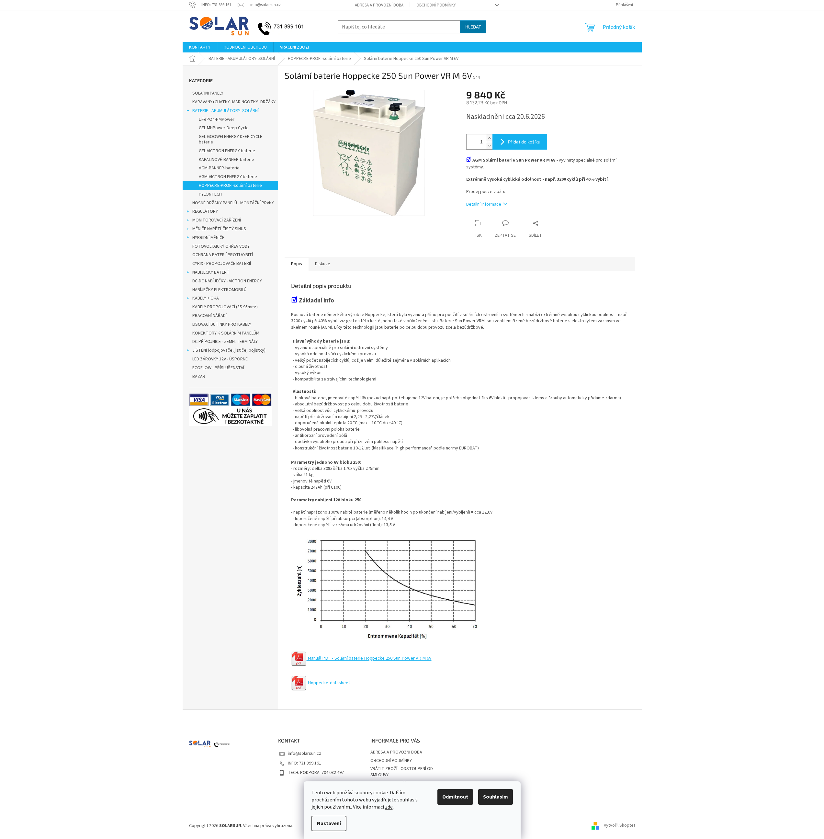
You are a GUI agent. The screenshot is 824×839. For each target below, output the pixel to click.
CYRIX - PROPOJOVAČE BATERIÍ (221, 263)
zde (389, 807)
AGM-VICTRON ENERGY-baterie (228, 177)
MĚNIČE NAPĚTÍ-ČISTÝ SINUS (219, 229)
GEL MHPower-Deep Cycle (224, 128)
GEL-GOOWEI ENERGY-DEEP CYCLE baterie (230, 139)
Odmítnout (455, 796)
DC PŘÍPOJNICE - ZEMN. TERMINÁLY (225, 341)
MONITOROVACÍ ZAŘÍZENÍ (216, 220)
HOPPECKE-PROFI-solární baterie (230, 185)
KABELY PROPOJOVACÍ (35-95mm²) (225, 307)
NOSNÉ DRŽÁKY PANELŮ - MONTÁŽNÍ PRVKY (233, 203)
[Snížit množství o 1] (489, 145)
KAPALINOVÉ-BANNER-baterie (226, 159)
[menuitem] (200, 47)
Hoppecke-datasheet (328, 682)
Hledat (473, 26)
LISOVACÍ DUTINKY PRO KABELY (221, 324)
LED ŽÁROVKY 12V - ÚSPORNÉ (220, 359)
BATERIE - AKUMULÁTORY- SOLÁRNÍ (225, 111)
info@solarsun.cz (304, 753)
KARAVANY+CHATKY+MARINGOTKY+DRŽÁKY (234, 102)
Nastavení (329, 823)
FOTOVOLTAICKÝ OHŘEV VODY (221, 246)
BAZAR (198, 376)
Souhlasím (495, 796)
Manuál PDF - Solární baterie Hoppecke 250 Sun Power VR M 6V (369, 658)
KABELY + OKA (205, 298)
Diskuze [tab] (322, 264)
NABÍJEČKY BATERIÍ (210, 272)
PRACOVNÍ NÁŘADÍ (209, 315)
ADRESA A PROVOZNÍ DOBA (379, 5)
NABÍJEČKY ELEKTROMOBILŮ (219, 290)
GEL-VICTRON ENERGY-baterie (227, 151)
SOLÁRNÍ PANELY (207, 93)
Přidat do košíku (524, 141)
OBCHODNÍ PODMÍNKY (436, 5)
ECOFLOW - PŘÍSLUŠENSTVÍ (218, 368)
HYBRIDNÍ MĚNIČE (208, 237)
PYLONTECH (210, 194)
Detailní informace (483, 204)
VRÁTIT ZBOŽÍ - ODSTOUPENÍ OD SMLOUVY (401, 771)
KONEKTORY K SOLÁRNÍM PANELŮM (225, 333)
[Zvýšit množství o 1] (489, 138)
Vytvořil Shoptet (619, 825)
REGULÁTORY (205, 211)
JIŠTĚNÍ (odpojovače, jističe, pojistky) (228, 350)
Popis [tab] (296, 264)
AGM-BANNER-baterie (219, 168)
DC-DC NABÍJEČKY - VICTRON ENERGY (227, 281)
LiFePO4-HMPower (216, 119)
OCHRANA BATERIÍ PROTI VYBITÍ (222, 255)
